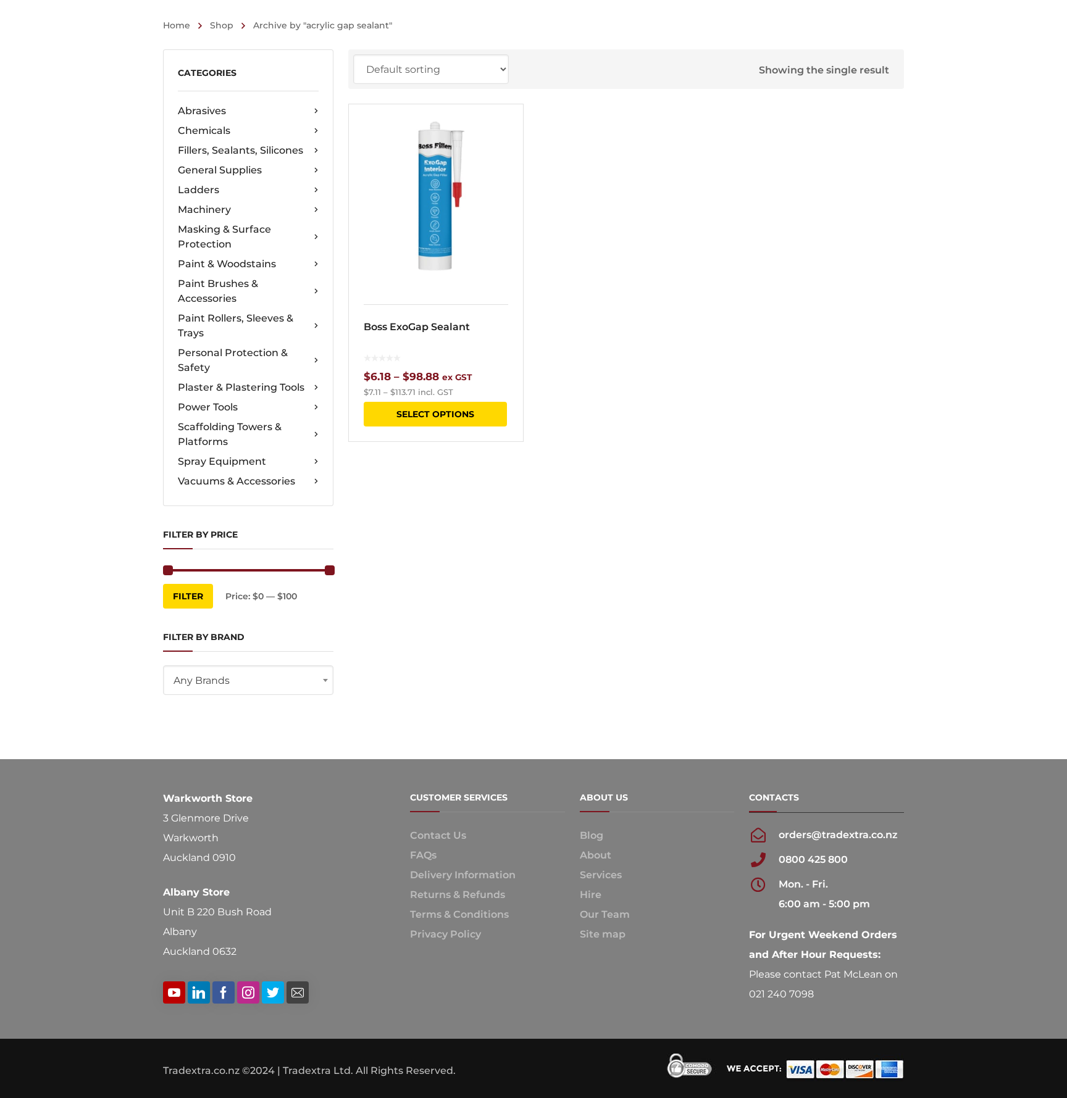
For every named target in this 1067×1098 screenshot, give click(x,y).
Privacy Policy (445, 934)
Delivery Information (463, 875)
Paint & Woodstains (227, 264)
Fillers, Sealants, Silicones (240, 150)
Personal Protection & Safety (233, 360)
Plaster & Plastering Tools (241, 387)
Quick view (435, 196)
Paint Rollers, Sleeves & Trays (235, 325)
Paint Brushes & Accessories (218, 291)
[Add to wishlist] (505, 131)
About (595, 855)
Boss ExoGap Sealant (417, 327)
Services (601, 875)
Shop (221, 25)
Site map (603, 934)
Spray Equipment (222, 461)
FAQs (423, 855)
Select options (435, 414)
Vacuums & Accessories (236, 481)
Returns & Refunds (457, 894)
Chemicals (204, 130)
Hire (590, 894)
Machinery (204, 209)
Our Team (605, 914)
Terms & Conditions (459, 914)
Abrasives (202, 111)
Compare (505, 153)
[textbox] (248, 680)
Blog (591, 835)
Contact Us (438, 835)
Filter (188, 596)
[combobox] (248, 680)
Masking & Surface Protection (224, 236)
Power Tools (208, 407)
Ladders (198, 190)
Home (176, 25)
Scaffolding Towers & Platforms (230, 434)
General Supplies (220, 170)
